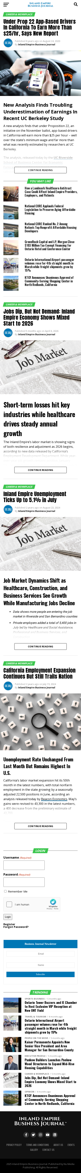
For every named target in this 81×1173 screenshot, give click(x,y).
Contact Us (48, 1150)
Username (17, 857)
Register (9, 924)
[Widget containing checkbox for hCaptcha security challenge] (31, 904)
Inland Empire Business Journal (36, 44)
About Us (58, 1145)
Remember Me (18, 891)
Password (16, 874)
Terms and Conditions (37, 1145)
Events (71, 1145)
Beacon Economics (54, 799)
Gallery (34, 1150)
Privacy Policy (13, 1145)
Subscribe (40, 974)
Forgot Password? (16, 927)
